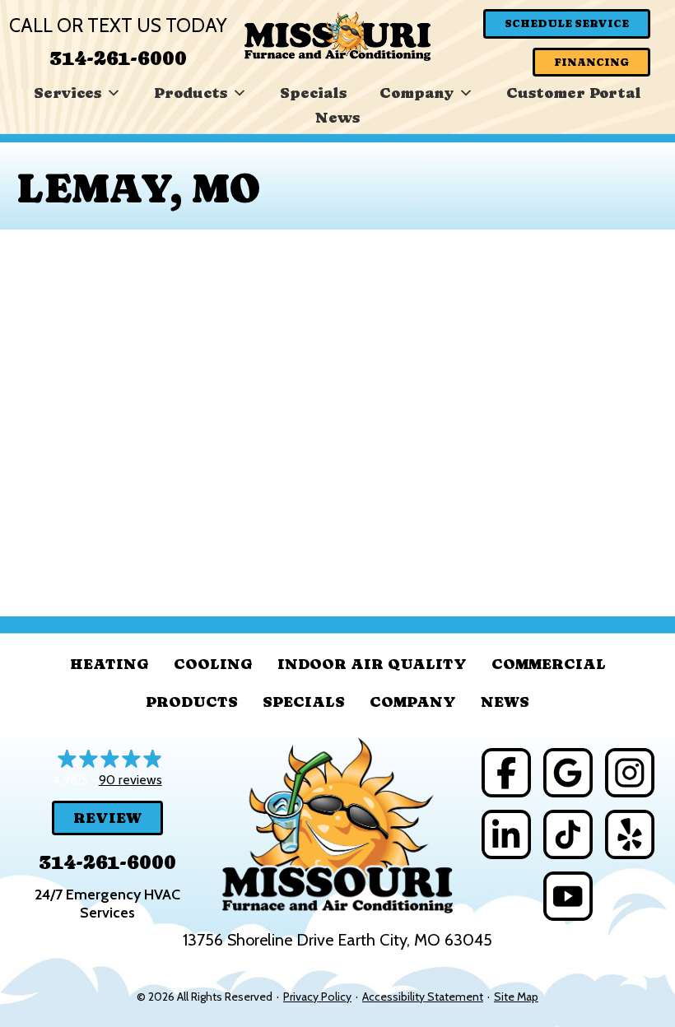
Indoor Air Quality (372, 663)
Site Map (516, 996)
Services (67, 92)
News (337, 117)
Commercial (548, 663)
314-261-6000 (118, 58)
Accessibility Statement (422, 996)
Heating (109, 663)
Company (416, 92)
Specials (313, 92)
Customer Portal (573, 92)
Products (190, 92)
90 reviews (130, 780)
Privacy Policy (317, 996)
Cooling (213, 663)
